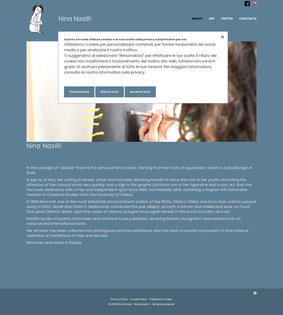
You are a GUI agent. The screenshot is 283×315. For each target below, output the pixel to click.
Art (212, 19)
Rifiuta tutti (110, 92)
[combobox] (255, 3)
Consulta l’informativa (84, 80)
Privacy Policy (119, 299)
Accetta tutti (140, 92)
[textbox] (255, 3)
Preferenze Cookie (161, 299)
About (197, 19)
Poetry (227, 19)
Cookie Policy (139, 299)
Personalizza (79, 92)
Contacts (247, 19)
